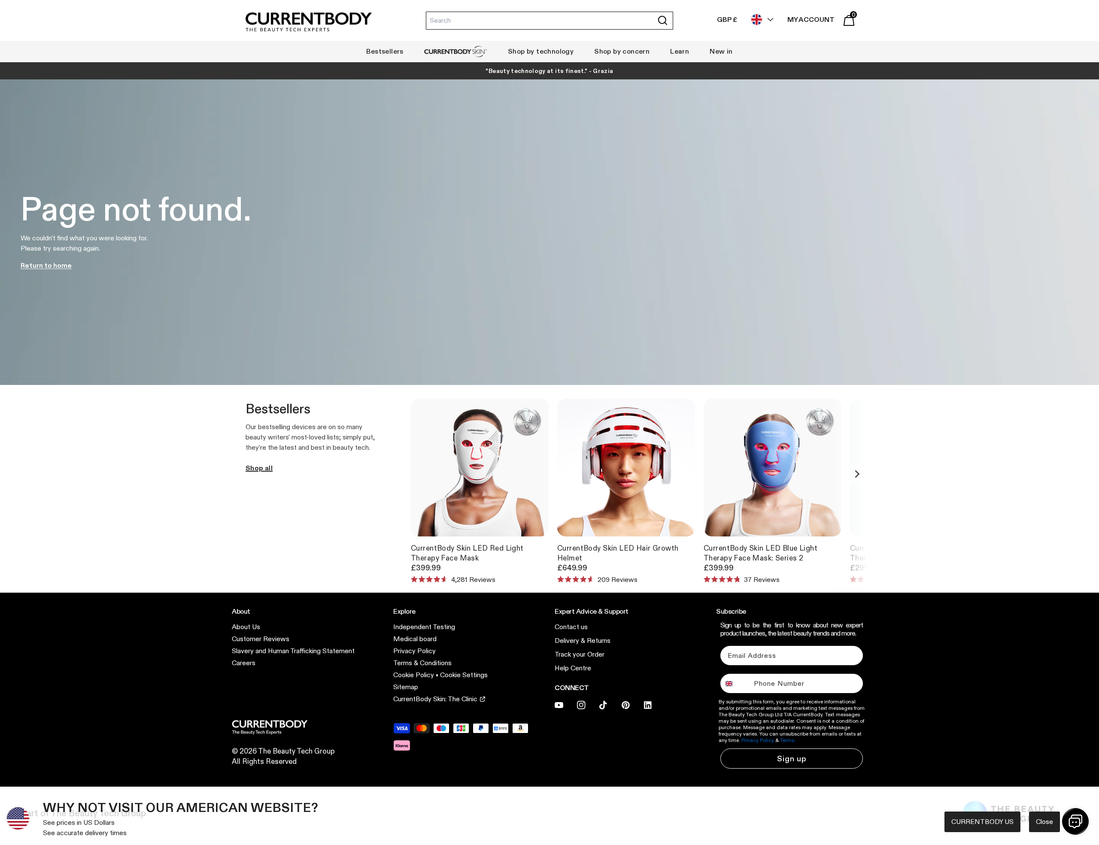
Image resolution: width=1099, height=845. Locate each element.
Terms (644, 511)
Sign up (633, 459)
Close (1044, 822)
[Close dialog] (708, 324)
